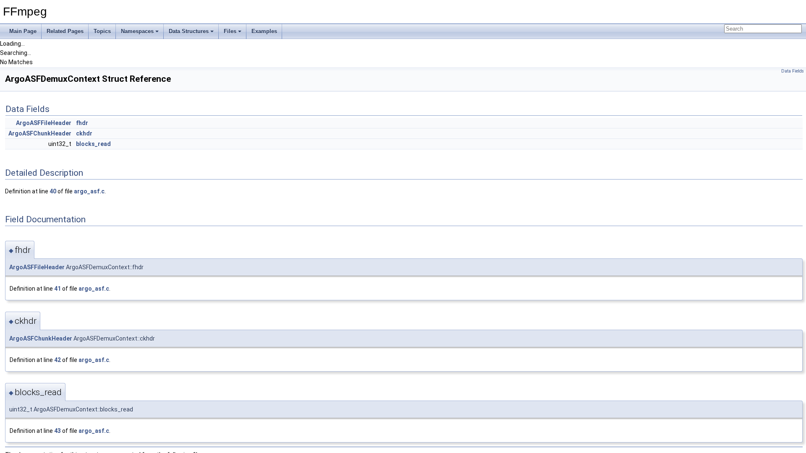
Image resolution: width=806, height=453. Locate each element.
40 (53, 191)
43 (57, 430)
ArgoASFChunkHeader (39, 133)
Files (230, 31)
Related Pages (65, 31)
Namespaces (137, 31)
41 (57, 288)
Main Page (23, 31)
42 (57, 360)
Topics (102, 31)
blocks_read (93, 144)
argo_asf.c (89, 191)
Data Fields (792, 71)
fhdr (82, 123)
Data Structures (189, 31)
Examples (264, 31)
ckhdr (84, 133)
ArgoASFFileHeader (43, 123)
